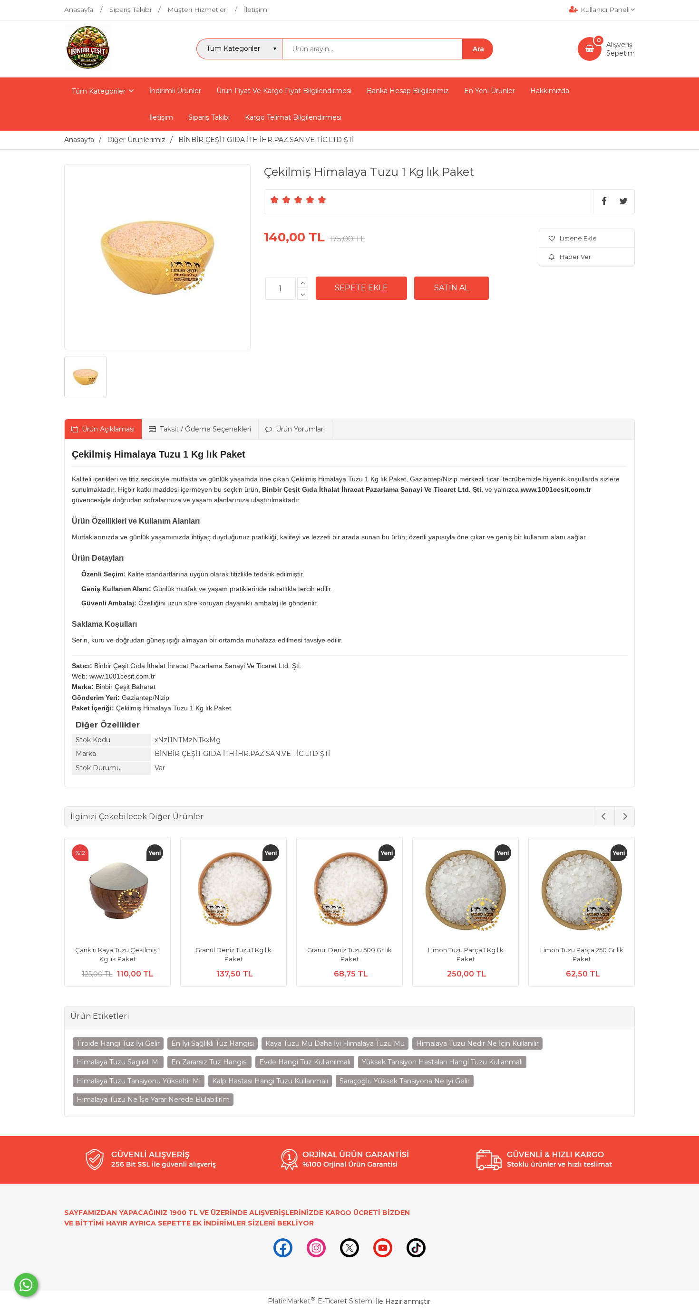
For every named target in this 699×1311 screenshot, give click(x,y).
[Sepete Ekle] (361, 288)
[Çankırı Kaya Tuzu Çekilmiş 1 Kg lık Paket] (117, 891)
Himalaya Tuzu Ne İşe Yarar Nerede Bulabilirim (153, 1099)
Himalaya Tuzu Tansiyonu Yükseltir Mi (139, 1081)
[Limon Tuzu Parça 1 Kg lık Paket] (465, 891)
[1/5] (275, 199)
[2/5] (280, 199)
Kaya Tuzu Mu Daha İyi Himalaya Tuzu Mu (335, 1043)
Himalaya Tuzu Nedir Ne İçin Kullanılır (477, 1043)
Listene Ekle (578, 238)
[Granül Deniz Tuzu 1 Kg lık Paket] (233, 891)
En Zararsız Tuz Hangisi (209, 1062)
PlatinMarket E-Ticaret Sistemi (321, 1301)
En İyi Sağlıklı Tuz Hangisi (212, 1043)
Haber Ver (575, 256)
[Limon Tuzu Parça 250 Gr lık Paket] (581, 891)
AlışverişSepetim (620, 48)
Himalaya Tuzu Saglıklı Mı (118, 1062)
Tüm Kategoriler (99, 91)
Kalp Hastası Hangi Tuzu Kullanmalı (270, 1081)
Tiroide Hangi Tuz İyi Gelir (118, 1043)
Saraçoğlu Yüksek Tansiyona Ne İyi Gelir (405, 1081)
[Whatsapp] (26, 1285)
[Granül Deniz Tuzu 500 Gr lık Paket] (349, 891)
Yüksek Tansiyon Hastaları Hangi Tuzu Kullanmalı (442, 1062)
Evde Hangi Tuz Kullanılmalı (304, 1062)
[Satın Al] (451, 288)
